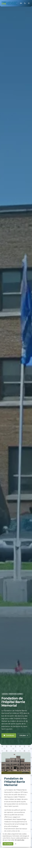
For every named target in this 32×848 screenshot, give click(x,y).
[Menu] (29, 3)
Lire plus (22, 735)
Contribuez (10, 735)
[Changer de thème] (25, 3)
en (21, 3)
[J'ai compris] (15, 843)
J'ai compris (8, 844)
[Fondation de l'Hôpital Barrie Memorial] (9, 3)
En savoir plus (19, 840)
